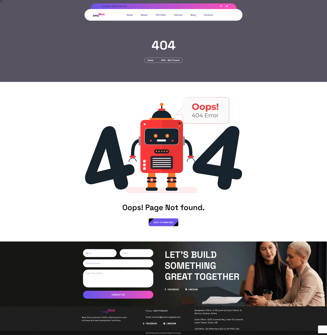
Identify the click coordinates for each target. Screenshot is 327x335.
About (144, 14)
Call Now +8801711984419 (114, 6)
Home (130, 14)
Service (178, 14)
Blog (193, 14)
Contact (208, 14)
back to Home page (163, 222)
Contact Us (118, 294)
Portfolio (161, 14)
